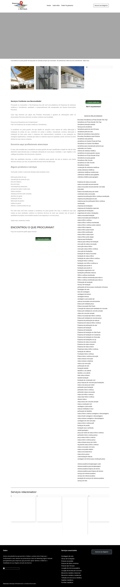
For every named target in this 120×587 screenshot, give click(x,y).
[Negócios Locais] (20, 5)
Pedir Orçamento (67, 5)
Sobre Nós (56, 5)
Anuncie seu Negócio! (101, 5)
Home (49, 5)
